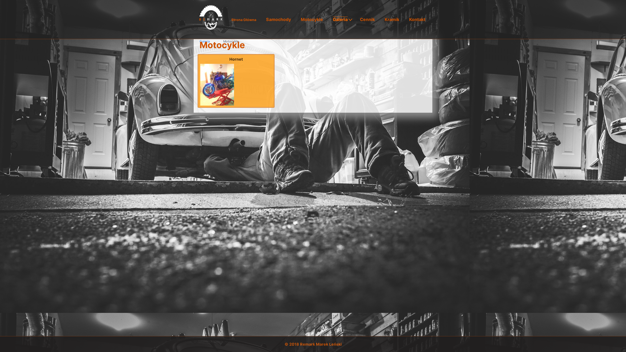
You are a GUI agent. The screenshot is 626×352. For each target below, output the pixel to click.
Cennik (367, 19)
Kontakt (417, 19)
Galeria (340, 19)
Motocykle (312, 19)
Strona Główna (243, 20)
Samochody (278, 19)
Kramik (392, 19)
